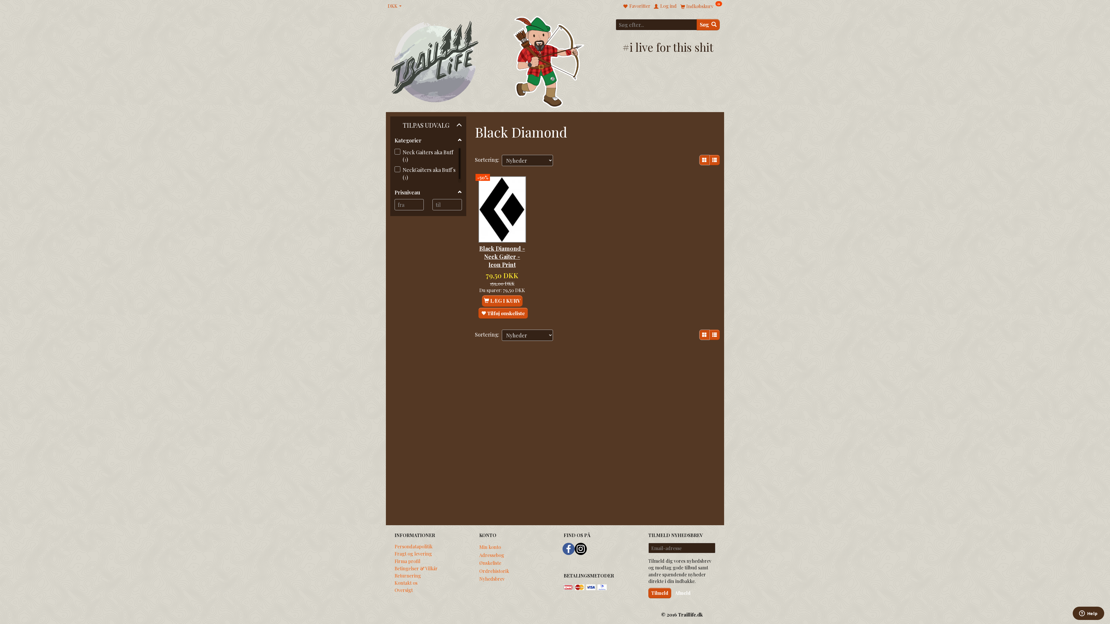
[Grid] (704, 160)
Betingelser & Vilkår (416, 568)
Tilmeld (659, 593)
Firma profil (407, 561)
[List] (714, 160)
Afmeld (683, 593)
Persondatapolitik (413, 546)
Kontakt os (406, 583)
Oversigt (404, 590)
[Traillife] (435, 61)
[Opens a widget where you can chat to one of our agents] (1088, 614)
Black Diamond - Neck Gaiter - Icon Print (502, 257)
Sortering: (487, 159)
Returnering (408, 575)
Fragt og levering (413, 553)
